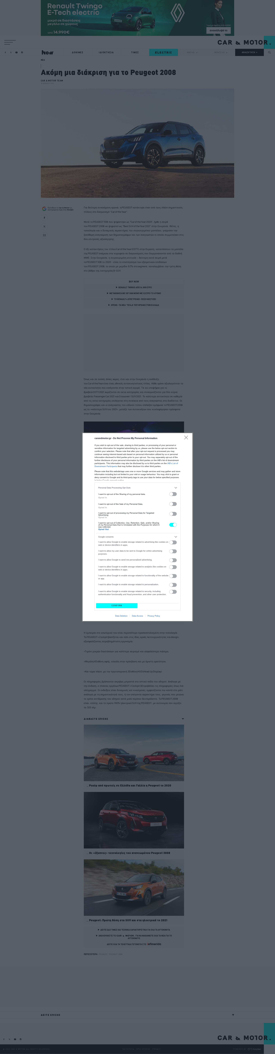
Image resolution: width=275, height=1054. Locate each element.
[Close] (187, 438)
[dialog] (137, 527)
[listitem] (137, 487)
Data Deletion (121, 616)
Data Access (137, 616)
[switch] (173, 494)
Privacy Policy (154, 616)
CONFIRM (117, 605)
